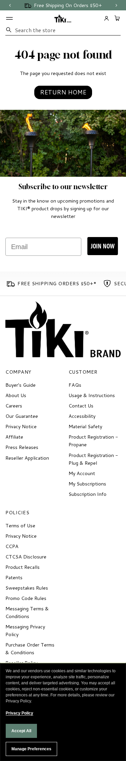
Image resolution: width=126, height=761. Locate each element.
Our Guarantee (21, 416)
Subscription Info (88, 494)
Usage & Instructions (92, 395)
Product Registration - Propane (93, 440)
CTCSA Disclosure (25, 556)
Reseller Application (27, 457)
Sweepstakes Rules (26, 587)
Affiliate (14, 436)
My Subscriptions (87, 483)
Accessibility (82, 416)
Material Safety (85, 426)
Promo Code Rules (25, 598)
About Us (15, 395)
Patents (14, 577)
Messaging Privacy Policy (25, 630)
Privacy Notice (21, 426)
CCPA (11, 546)
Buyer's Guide (20, 384)
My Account (82, 473)
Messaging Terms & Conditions (27, 612)
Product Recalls (22, 566)
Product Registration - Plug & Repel (93, 459)
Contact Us (81, 405)
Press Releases (21, 447)
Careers (13, 405)
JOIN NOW (103, 246)
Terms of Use (20, 525)
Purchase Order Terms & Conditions (29, 648)
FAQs (75, 384)
